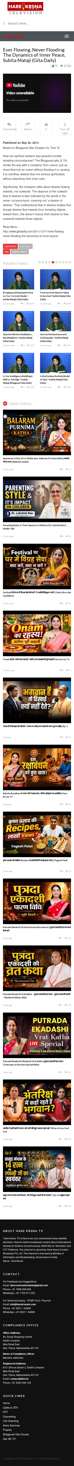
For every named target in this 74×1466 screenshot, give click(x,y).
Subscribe (13, 36)
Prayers (7, 1430)
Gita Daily (25, 246)
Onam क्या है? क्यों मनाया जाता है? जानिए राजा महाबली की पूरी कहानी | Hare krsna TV (36, 659)
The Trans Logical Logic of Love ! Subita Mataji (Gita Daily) (53, 379)
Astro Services (11, 1425)
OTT (5, 1412)
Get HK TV (9, 1439)
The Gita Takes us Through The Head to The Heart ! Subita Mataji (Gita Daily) (17, 379)
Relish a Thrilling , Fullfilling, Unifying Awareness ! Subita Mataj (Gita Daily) (54, 337)
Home (6, 1403)
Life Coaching (11, 1421)
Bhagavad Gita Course (16, 1434)
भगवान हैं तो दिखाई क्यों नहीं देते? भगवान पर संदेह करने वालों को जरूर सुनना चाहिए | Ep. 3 (35, 726)
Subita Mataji (19, 251)
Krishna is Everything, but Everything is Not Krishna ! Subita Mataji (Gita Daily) (53, 296)
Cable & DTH (10, 1407)
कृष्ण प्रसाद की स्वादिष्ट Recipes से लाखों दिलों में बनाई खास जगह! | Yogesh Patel (35, 860)
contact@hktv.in (19, 1378)
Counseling (9, 1416)
